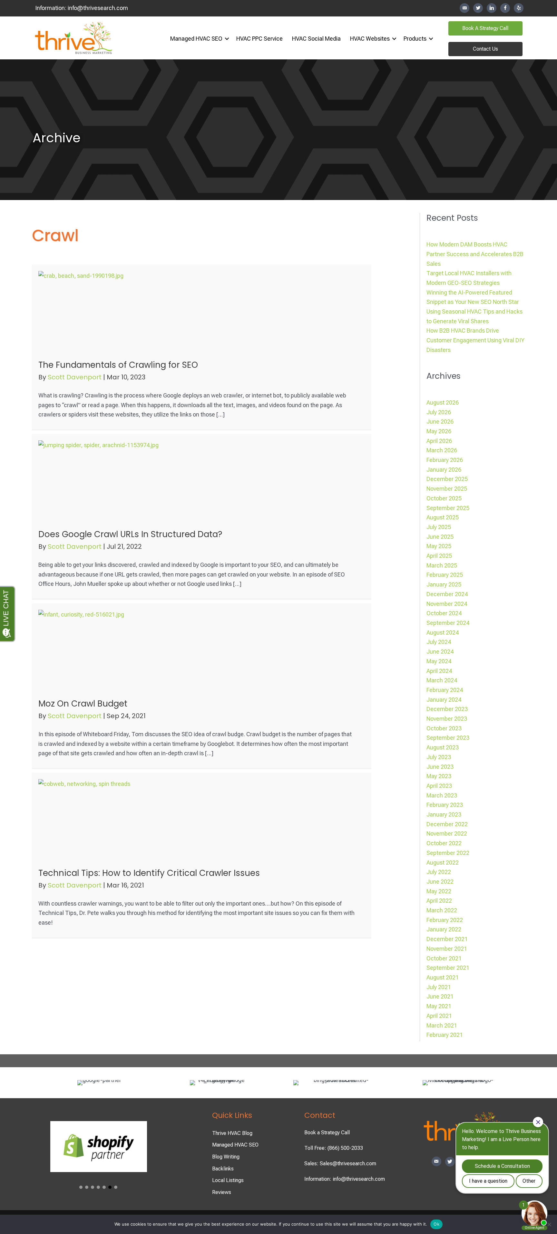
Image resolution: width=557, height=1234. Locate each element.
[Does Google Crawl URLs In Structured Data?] (102, 480)
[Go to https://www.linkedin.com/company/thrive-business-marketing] (491, 8)
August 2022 (442, 862)
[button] (226, 38)
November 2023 (446, 718)
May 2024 (438, 661)
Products (415, 38)
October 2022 (444, 843)
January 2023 (443, 814)
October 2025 (444, 498)
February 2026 (444, 459)
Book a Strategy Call (327, 1132)
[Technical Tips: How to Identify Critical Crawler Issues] (102, 819)
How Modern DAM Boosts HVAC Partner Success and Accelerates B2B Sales (474, 254)
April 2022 (439, 900)
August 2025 (442, 517)
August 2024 (442, 632)
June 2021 (440, 996)
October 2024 (444, 613)
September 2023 (447, 737)
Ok (436, 1224)
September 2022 (447, 852)
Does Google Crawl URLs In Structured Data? (130, 534)
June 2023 (440, 766)
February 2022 (444, 920)
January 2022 (443, 929)
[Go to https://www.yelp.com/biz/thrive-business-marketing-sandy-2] (518, 8)
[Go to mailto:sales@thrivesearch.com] (464, 8)
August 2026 (442, 402)
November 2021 (446, 948)
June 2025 (440, 536)
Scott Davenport (75, 377)
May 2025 (438, 546)
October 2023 (444, 728)
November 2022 (446, 833)
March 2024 (441, 680)
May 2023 (438, 776)
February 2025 (444, 574)
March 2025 (441, 565)
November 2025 (446, 488)
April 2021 (439, 1015)
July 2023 (438, 757)
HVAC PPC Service (259, 38)
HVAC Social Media (316, 38)
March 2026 (441, 450)
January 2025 (443, 584)
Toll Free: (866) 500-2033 (333, 1148)
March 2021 (441, 1025)
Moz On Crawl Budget (82, 703)
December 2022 (447, 824)
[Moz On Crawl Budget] (102, 649)
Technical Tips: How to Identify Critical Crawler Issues (149, 873)
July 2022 (438, 871)
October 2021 (444, 958)
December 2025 (447, 479)
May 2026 (438, 431)
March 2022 (441, 910)
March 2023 (441, 795)
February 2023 (444, 804)
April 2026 (439, 440)
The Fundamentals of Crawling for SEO (118, 365)
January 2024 (443, 699)
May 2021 (438, 1006)
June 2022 (440, 881)
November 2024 (446, 603)
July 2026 (438, 412)
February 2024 (444, 690)
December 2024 (447, 594)
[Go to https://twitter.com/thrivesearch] (478, 8)
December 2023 (447, 709)
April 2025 (439, 555)
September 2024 (447, 622)
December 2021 (447, 939)
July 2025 (438, 527)
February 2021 (444, 1034)
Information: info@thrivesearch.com (344, 1179)
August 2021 (442, 977)
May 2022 (438, 891)
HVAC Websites (370, 38)
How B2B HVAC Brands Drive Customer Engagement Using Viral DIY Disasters (475, 340)
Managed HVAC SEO (196, 38)
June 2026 (440, 421)
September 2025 (447, 508)
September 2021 (447, 967)
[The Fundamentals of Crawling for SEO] (102, 310)
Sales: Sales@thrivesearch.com (340, 1163)
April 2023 (439, 785)
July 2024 (438, 641)
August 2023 (442, 747)
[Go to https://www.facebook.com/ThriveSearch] (505, 8)
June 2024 (440, 651)
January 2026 (443, 469)
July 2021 (438, 987)
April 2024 (439, 670)
